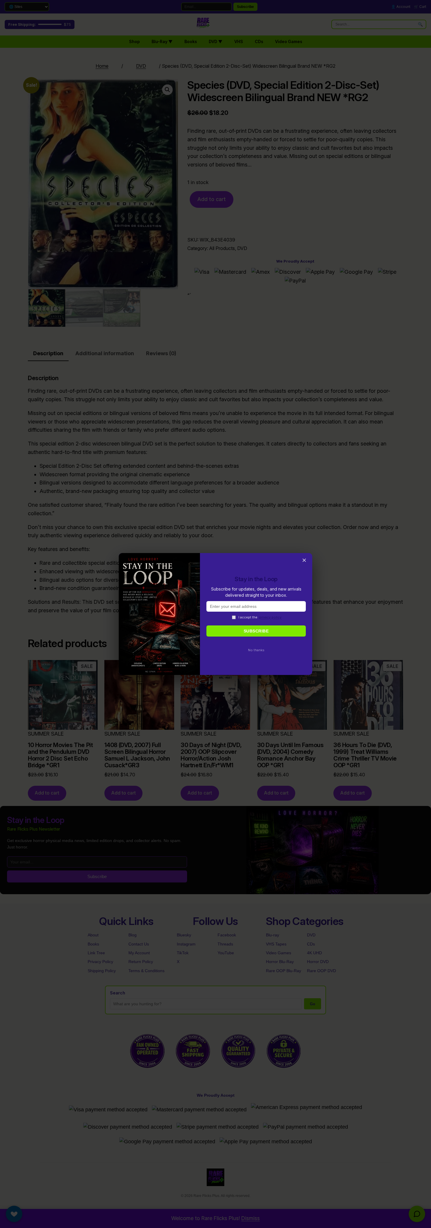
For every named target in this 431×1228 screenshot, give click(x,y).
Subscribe (256, 631)
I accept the (259, 617)
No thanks (256, 650)
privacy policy (270, 617)
